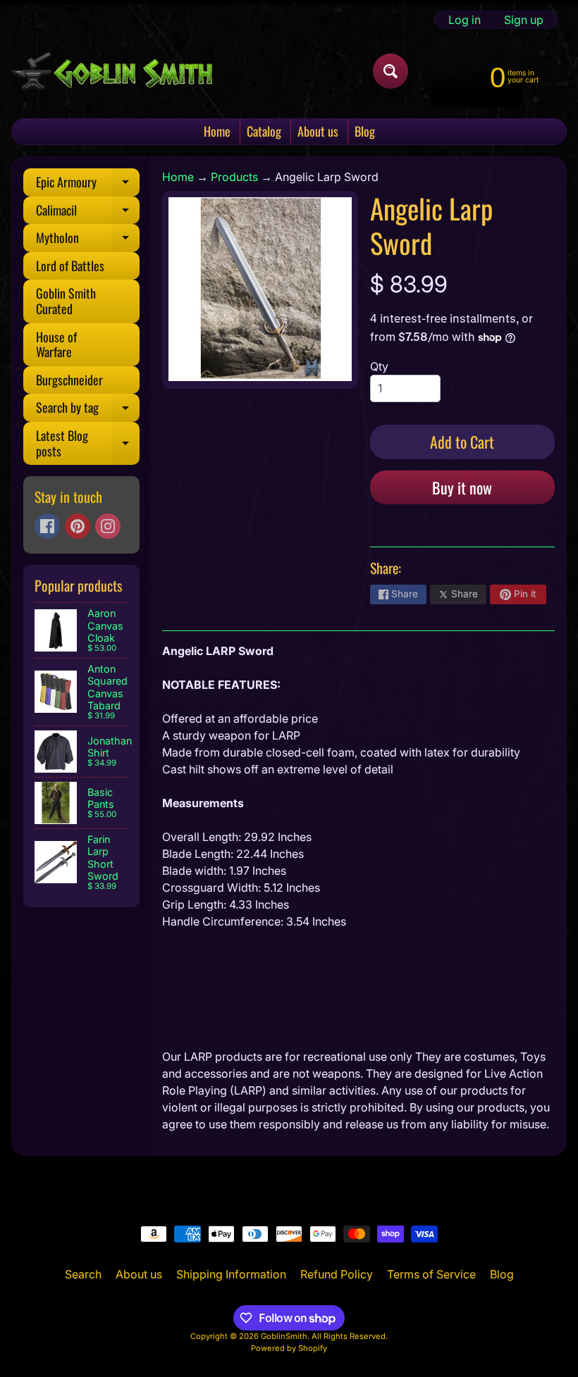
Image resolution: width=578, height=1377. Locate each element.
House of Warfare (56, 344)
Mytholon (88, 240)
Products (234, 177)
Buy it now (462, 487)
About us (317, 131)
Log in (464, 19)
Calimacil (88, 213)
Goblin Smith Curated (66, 301)
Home (217, 131)
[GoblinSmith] (111, 70)
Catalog (264, 131)
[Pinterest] (77, 526)
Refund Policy (336, 1274)
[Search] (390, 71)
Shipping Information (231, 1274)
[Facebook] (47, 526)
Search (83, 1274)
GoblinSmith (284, 1336)
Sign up (523, 19)
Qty (379, 366)
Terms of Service (431, 1274)
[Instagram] (108, 526)
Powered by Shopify (289, 1348)
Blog (365, 131)
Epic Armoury (88, 185)
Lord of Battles (70, 265)
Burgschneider (69, 379)
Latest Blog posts (88, 444)
